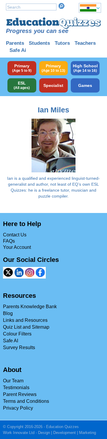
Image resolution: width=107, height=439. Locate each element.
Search (61, 6)
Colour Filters (17, 333)
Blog (8, 313)
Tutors (62, 43)
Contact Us (14, 234)
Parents (15, 43)
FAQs (9, 241)
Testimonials (16, 387)
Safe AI (10, 340)
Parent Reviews (20, 394)
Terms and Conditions (26, 401)
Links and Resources (25, 320)
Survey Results (19, 347)
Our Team (13, 380)
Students (39, 43)
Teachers (85, 43)
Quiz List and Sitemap (26, 327)
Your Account (17, 247)
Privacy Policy (18, 408)
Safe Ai (18, 50)
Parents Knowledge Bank (30, 306)
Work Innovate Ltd (18, 432)
